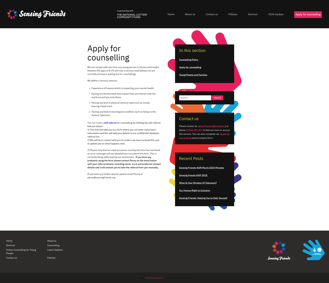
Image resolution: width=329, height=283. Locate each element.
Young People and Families (193, 75)
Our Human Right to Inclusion (194, 190)
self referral (110, 123)
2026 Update (276, 14)
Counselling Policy (188, 60)
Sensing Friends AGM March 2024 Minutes (201, 168)
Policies (233, 14)
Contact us (212, 14)
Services (253, 14)
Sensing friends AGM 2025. (193, 175)
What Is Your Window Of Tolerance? (198, 183)
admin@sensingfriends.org (212, 126)
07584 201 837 (194, 130)
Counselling (53, 245)
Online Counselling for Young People (21, 252)
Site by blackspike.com (154, 278)
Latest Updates (55, 250)
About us (190, 14)
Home (171, 14)
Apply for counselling (308, 14)
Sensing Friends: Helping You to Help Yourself (203, 198)
